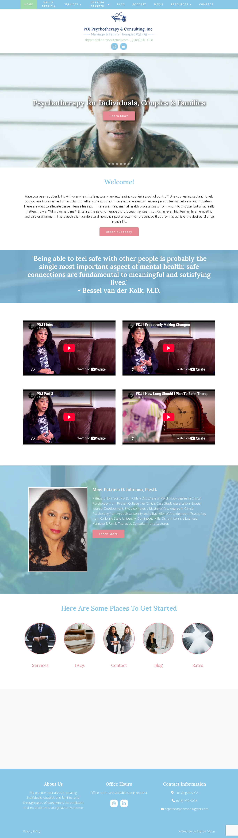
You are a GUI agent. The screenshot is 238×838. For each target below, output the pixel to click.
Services (71, 4)
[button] (109, 164)
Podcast (139, 4)
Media (158, 4)
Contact (206, 4)
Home (28, 4)
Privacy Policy (31, 831)
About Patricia (48, 4)
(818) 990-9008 (142, 40)
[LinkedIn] (123, 46)
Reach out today (119, 232)
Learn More (119, 116)
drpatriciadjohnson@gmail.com (107, 40)
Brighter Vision (206, 831)
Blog (121, 4)
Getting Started (97, 4)
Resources (179, 4)
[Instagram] (114, 46)
